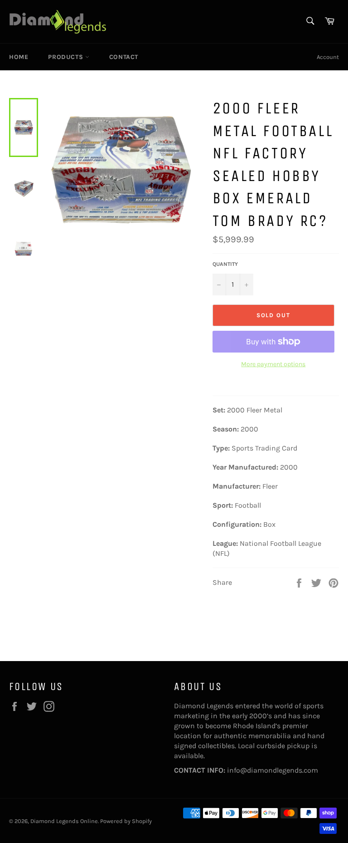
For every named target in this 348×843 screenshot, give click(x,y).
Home (18, 57)
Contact (123, 57)
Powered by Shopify (126, 821)
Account (328, 57)
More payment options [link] (273, 364)
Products (66, 57)
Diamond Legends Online (64, 821)
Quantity (225, 264)
